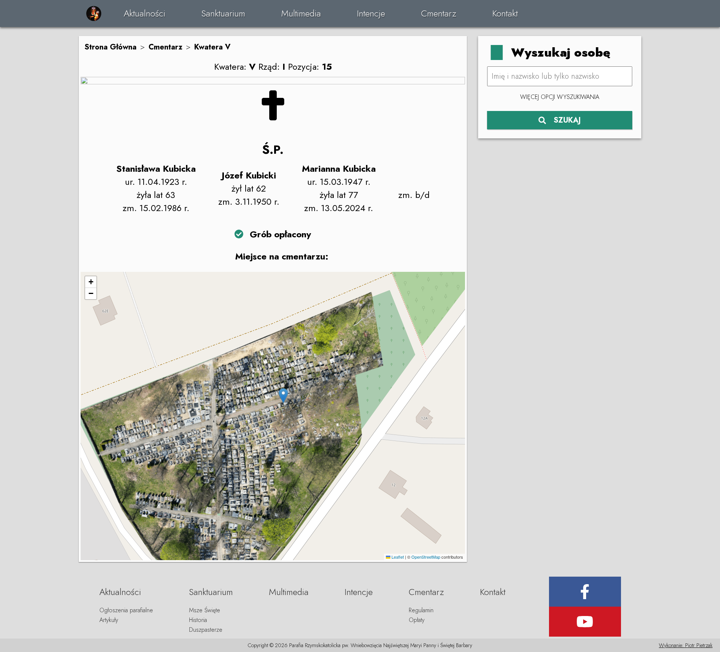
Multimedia (301, 13)
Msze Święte (204, 610)
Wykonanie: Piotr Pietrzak (685, 645)
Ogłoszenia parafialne (126, 610)
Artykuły (108, 620)
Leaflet (397, 557)
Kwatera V (212, 47)
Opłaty (416, 620)
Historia (198, 620)
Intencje (371, 13)
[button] (283, 395)
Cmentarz (438, 13)
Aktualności (144, 13)
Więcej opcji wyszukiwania (559, 97)
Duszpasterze (205, 629)
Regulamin (421, 610)
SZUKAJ (567, 120)
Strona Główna (110, 47)
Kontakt (505, 13)
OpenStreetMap (425, 557)
